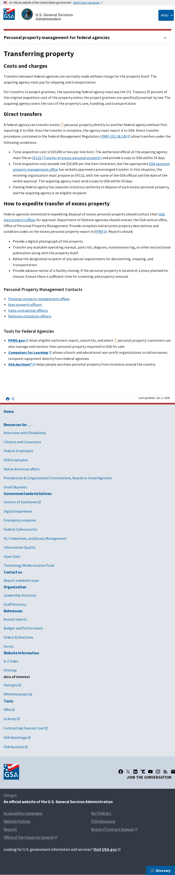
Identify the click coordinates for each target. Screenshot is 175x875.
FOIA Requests (103, 821)
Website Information (21, 652)
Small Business (15, 487)
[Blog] (165, 771)
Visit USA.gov (105, 849)
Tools (8, 701)
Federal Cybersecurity (20, 529)
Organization (15, 586)
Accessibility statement (23, 813)
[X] (128, 771)
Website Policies (17, 821)
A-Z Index (11, 661)
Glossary (163, 870)
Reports (10, 829)
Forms (9, 646)
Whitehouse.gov (16, 694)
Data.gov (11, 685)
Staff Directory (15, 604)
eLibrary (10, 718)
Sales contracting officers (28, 310)
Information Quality (19, 547)
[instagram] (158, 771)
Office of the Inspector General (29, 837)
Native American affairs (22, 469)
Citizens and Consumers (22, 442)
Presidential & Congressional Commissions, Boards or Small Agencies (58, 478)
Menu (164, 15)
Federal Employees (18, 450)
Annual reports (15, 619)
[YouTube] (150, 771)
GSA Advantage (15, 737)
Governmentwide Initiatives (27, 493)
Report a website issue (21, 580)
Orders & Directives (18, 637)
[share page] (12, 399)
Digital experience (18, 511)
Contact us (13, 572)
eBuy (7, 709)
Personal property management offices (39, 298)
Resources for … (17, 424)
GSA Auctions (14, 746)
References (13, 610)
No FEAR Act (101, 813)
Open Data (12, 556)
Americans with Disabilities (25, 432)
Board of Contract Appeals (112, 829)
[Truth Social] (143, 771)
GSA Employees (16, 460)
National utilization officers (29, 316)
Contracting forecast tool (24, 728)
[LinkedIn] (135, 771)
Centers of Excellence (20, 502)
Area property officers (25, 304)
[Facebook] (120, 771)
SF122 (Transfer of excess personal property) (67, 157)
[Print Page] (7, 399)
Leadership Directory (20, 595)
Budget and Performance (23, 628)
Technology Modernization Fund (29, 565)
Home (9, 411)
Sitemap (10, 670)
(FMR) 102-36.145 (113, 136)
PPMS (98, 231)
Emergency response (20, 520)
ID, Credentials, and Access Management (35, 538)
